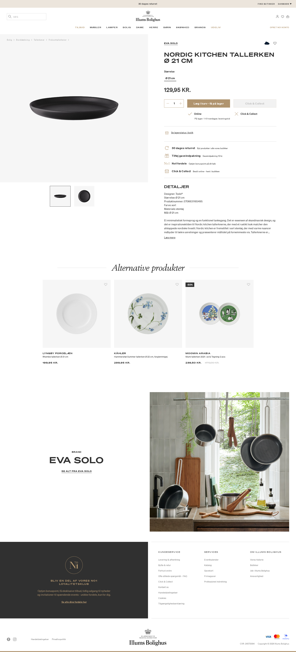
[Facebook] (8, 639)
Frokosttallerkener (58, 39)
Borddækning (23, 39)
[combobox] (26, 16)
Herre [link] (153, 27)
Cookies (162, 598)
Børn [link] (167, 27)
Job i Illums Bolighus (260, 570)
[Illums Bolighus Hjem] (148, 15)
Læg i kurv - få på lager (209, 103)
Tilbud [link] (80, 27)
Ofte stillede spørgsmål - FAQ (172, 576)
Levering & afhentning (169, 559)
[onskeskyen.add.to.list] (267, 43)
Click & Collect (165, 581)
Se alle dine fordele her (74, 602)
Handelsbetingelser (168, 592)
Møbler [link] (95, 27)
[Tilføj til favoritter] (105, 284)
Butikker (254, 565)
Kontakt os (163, 587)
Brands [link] (200, 27)
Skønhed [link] (182, 27)
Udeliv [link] (216, 27)
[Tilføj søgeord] (9, 17)
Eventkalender (211, 559)
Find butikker (266, 4)
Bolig (10, 39)
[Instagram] (14, 639)
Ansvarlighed (256, 576)
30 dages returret (147, 3)
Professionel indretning (215, 581)
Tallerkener (39, 39)
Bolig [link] (127, 27)
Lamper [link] (112, 27)
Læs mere (169, 237)
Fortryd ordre (165, 570)
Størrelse (169, 71)
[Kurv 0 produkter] (287, 16)
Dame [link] (140, 27)
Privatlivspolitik (59, 639)
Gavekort (208, 570)
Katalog (208, 565)
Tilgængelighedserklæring (171, 603)
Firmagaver (210, 576)
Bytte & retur (164, 565)
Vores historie (256, 559)
